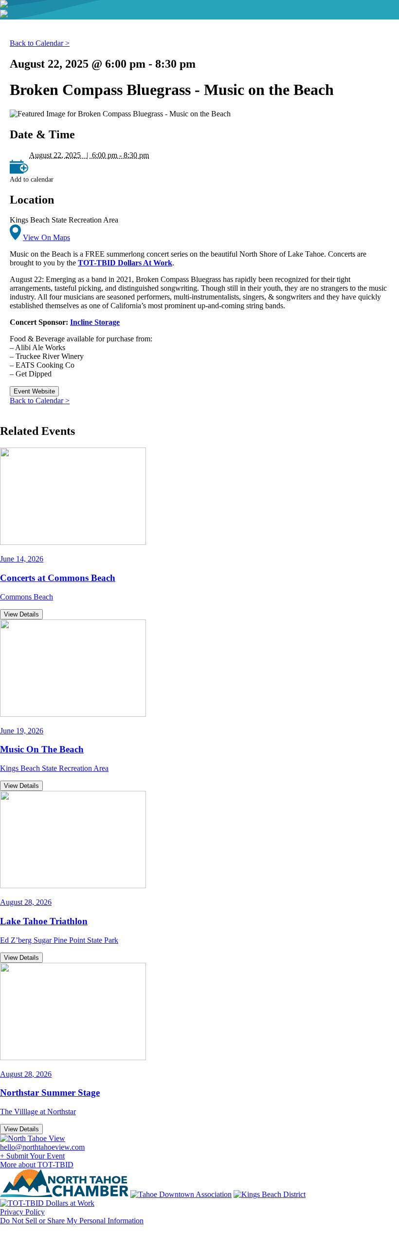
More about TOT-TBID (36, 1164)
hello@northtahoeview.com (42, 1147)
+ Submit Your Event (32, 1156)
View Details (21, 614)
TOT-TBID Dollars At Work (125, 263)
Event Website (34, 391)
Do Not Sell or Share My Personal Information (72, 1220)
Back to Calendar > (40, 43)
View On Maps (46, 237)
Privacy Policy (22, 1212)
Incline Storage (95, 322)
